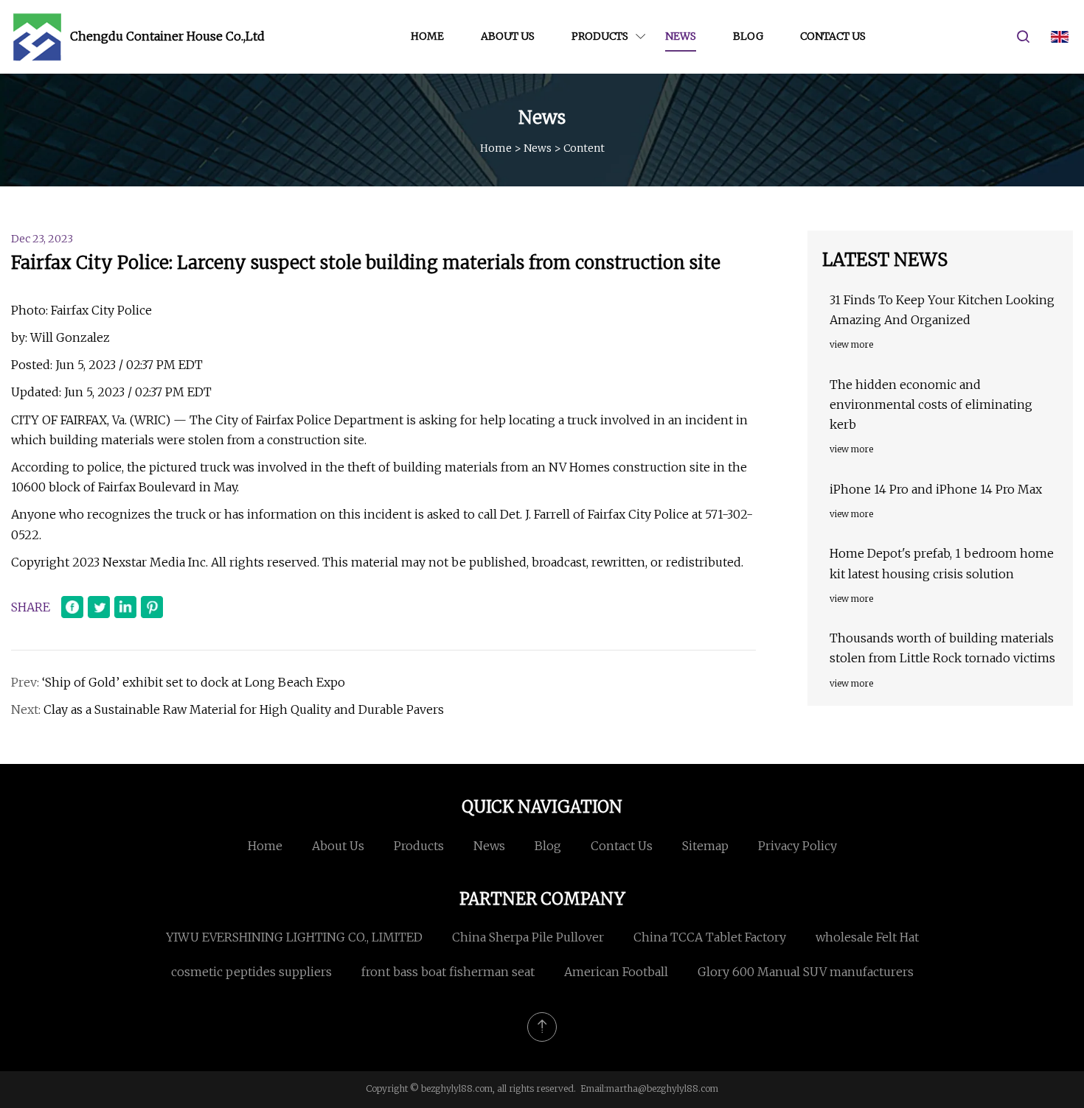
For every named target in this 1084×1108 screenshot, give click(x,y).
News (680, 36)
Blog (748, 36)
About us (508, 36)
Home (427, 36)
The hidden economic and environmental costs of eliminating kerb (931, 404)
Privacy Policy (797, 845)
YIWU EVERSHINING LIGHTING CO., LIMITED (294, 937)
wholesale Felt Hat (867, 937)
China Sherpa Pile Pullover (528, 937)
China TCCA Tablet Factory (709, 937)
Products (599, 36)
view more (851, 344)
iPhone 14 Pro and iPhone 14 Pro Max (936, 489)
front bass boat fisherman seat (448, 971)
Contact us (833, 36)
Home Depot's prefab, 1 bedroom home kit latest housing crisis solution (942, 563)
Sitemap (705, 845)
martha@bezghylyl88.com (662, 1088)
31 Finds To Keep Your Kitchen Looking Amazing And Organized (942, 309)
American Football (616, 971)
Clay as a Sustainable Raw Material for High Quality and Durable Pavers (244, 709)
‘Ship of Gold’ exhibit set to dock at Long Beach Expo (193, 682)
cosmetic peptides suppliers (251, 971)
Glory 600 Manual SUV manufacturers (806, 971)
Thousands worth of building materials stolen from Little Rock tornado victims (942, 648)
